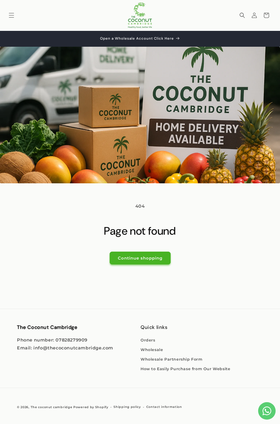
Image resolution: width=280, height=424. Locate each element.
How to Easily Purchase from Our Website (185, 368)
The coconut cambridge (51, 407)
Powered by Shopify (90, 407)
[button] (11, 15)
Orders (148, 340)
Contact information (164, 407)
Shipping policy (127, 407)
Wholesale (152, 349)
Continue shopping (140, 258)
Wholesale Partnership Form (172, 359)
